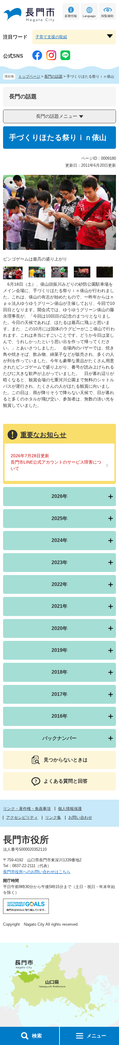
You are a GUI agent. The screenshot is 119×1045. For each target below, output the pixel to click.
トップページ (29, 76)
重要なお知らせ (43, 434)
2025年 (59, 518)
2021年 (59, 606)
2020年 (59, 628)
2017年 (59, 694)
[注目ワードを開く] (110, 36)
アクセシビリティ (22, 817)
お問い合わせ (80, 817)
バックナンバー (59, 738)
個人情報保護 (70, 808)
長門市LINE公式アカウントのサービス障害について (56, 465)
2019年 (59, 650)
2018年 (59, 672)
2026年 (59, 496)
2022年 (59, 584)
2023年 (59, 562)
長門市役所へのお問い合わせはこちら (36, 872)
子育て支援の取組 (51, 37)
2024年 (59, 540)
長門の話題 (53, 76)
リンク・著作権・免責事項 (27, 808)
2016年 (59, 716)
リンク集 (53, 817)
